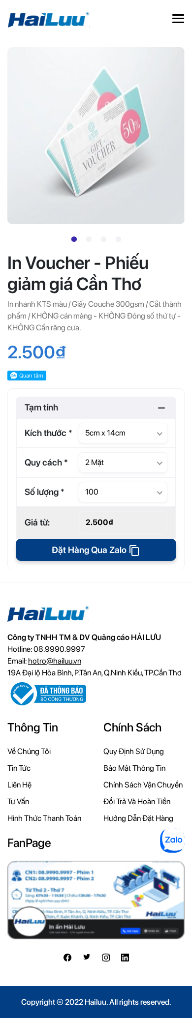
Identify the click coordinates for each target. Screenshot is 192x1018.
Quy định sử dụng (133, 751)
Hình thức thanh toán (44, 818)
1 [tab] (74, 239)
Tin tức (19, 768)
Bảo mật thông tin (134, 768)
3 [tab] (103, 239)
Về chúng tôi (29, 751)
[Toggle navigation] (178, 20)
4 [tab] (118, 239)
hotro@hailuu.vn (54, 661)
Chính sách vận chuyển (143, 784)
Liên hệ (19, 784)
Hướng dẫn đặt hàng (138, 818)
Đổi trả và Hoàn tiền (136, 801)
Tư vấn (18, 801)
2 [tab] (89, 239)
